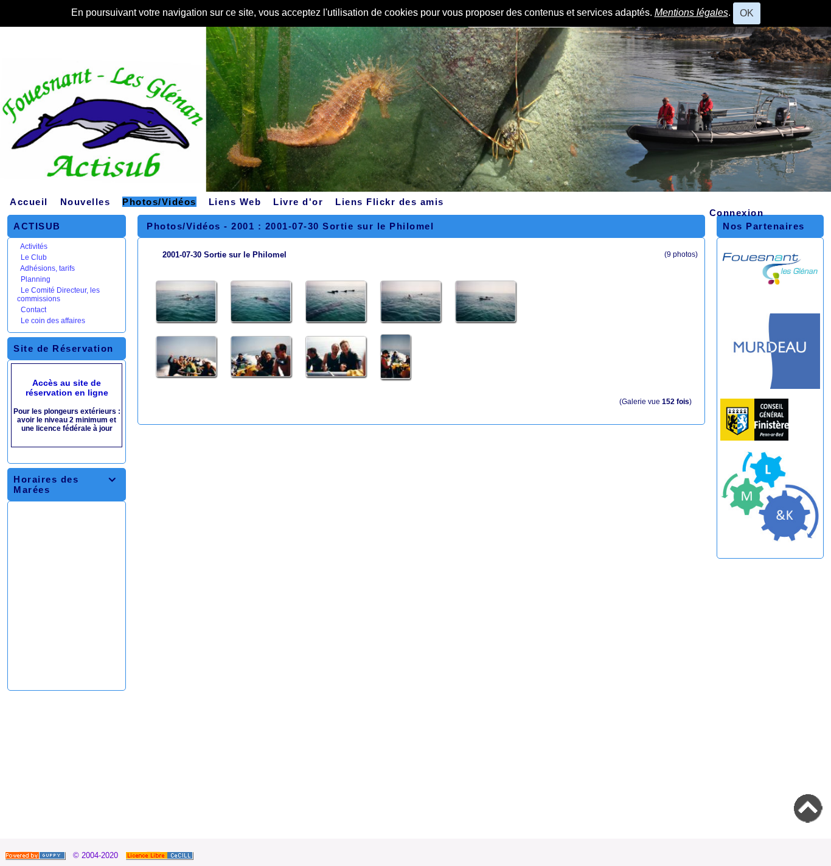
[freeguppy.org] (36, 855)
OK (747, 13)
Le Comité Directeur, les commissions (58, 294)
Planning (35, 279)
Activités (33, 246)
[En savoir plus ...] (160, 855)
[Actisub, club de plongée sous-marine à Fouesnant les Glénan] (415, 113)
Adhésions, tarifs (47, 268)
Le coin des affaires (53, 320)
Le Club (34, 257)
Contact (33, 310)
